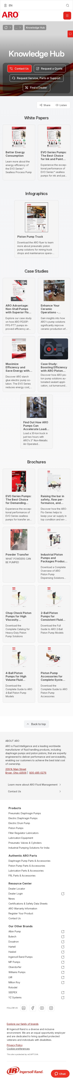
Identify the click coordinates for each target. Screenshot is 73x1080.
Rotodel (12, 987)
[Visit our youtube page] (42, 1008)
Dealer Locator (16, 888)
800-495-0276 (37, 772)
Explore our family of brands (23, 1023)
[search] (67, 5)
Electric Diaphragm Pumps (23, 818)
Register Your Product (20, 913)
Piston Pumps (15, 828)
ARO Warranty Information (22, 908)
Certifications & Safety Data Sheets (28, 903)
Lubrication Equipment (20, 837)
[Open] (67, 16)
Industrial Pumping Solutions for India (28, 847)
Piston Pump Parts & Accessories (26, 865)
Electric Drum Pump (19, 823)
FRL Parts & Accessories (21, 875)
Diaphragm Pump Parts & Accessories (29, 860)
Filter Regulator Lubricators (23, 833)
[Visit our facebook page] (33, 1008)
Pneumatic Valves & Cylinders (25, 842)
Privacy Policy (15, 1045)
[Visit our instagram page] (51, 1008)
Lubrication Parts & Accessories (26, 870)
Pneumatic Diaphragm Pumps (24, 813)
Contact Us (14, 918)
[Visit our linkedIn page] (23, 1008)
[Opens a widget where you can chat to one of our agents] (60, 1074)
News (11, 898)
